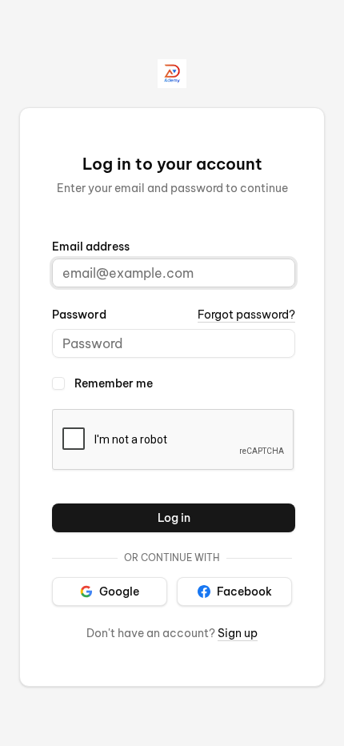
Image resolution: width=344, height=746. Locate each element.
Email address (91, 246)
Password (79, 314)
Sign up (238, 633)
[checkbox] (58, 383)
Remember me (113, 383)
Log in (174, 518)
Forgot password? (246, 314)
